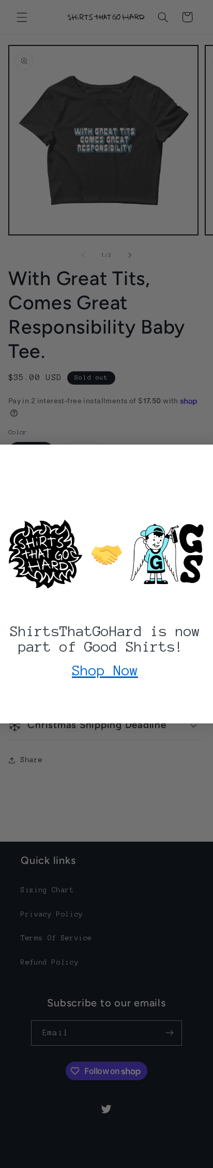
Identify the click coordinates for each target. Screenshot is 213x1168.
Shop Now (105, 670)
